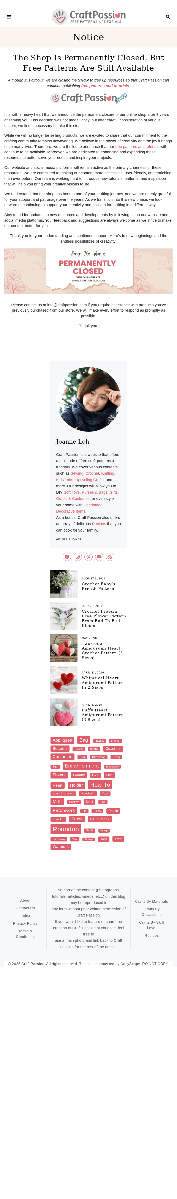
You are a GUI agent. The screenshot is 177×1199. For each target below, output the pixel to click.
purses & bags (94, 492)
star (74, 839)
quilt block (100, 819)
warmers (61, 846)
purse (77, 819)
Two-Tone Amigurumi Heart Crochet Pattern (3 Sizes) (102, 650)
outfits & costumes (73, 498)
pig (84, 811)
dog (82, 757)
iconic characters (63, 793)
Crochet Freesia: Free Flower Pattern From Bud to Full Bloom (104, 618)
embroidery (112, 766)
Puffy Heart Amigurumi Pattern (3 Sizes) (103, 715)
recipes (99, 524)
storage (89, 839)
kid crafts (64, 480)
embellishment (82, 766)
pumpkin (58, 819)
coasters (113, 749)
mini (57, 801)
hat (109, 775)
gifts (114, 492)
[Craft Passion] (88, 16)
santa (89, 830)
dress (116, 757)
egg (55, 766)
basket (99, 740)
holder (76, 785)
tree (118, 839)
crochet (92, 473)
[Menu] (9, 17)
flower (59, 774)
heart (58, 785)
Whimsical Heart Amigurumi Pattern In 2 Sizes (103, 683)
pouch (113, 811)
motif (89, 802)
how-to (100, 785)
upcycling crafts (89, 480)
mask (105, 793)
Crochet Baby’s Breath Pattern (98, 586)
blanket (115, 740)
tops (103, 839)
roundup (66, 829)
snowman (59, 839)
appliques (62, 740)
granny (79, 775)
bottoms (60, 748)
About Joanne (69, 539)
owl (103, 802)
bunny (94, 748)
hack (95, 775)
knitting (107, 473)
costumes (62, 756)
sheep (104, 830)
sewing (77, 473)
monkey (74, 802)
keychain (87, 793)
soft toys (72, 492)
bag (83, 740)
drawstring (98, 757)
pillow (97, 811)
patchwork (64, 810)
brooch (78, 749)
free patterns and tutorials (137, 146)
